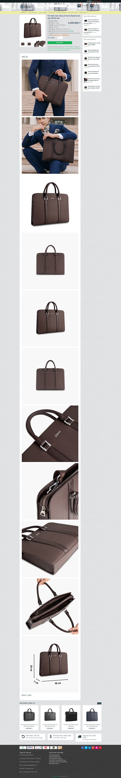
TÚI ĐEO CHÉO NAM (61, 12)
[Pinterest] (100, 747)
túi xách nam (67, 50)
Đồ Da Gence (55, 763)
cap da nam (56, 48)
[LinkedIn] (89, 747)
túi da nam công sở (74, 48)
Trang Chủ (23, 12)
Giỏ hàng (96, 5)
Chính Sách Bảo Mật (54, 755)
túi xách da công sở (58, 50)
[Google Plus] (93, 747)
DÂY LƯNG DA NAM (72, 12)
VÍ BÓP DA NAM (83, 12)
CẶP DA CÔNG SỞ (32, 12)
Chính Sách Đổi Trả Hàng (55, 758)
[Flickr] (96, 747)
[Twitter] (86, 747)
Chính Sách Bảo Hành (54, 756)
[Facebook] (82, 747)
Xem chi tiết (29, 714)
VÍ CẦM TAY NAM (43, 12)
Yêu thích (83, 5)
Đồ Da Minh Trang (56, 776)
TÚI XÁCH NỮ (52, 12)
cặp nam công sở (64, 48)
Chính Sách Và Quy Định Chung (57, 760)
